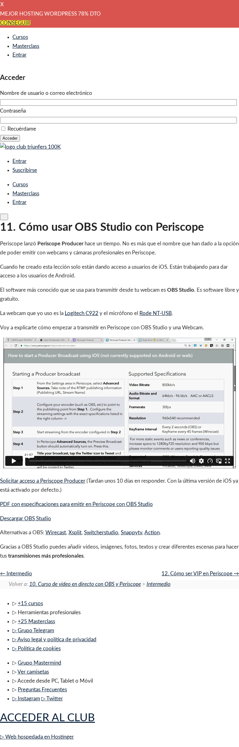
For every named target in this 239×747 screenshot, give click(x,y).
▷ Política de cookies (36, 648)
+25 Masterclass (36, 621)
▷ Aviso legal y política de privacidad (54, 639)
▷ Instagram (26, 698)
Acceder (9, 138)
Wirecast (55, 532)
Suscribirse (24, 170)
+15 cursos (30, 603)
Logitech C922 (81, 313)
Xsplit (75, 532)
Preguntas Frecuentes (42, 689)
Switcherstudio (101, 532)
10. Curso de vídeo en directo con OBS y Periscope (85, 584)
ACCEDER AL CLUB (47, 717)
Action (152, 532)
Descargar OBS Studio (25, 518)
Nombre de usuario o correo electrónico (46, 93)
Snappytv (131, 532)
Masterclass (25, 46)
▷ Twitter (52, 698)
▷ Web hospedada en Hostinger (37, 737)
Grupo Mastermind (39, 663)
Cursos (20, 37)
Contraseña (13, 111)
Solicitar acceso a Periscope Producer (42, 481)
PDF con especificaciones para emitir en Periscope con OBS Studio (76, 504)
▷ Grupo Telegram (33, 630)
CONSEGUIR (15, 23)
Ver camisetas (33, 672)
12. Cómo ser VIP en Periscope (198, 573)
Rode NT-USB (155, 313)
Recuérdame (21, 129)
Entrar (19, 55)
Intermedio (18, 573)
